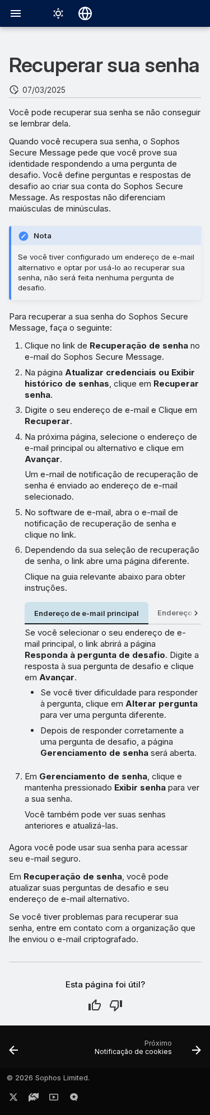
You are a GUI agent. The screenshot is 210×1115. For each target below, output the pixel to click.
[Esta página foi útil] (94, 1005)
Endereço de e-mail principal (86, 613)
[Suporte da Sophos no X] (13, 1099)
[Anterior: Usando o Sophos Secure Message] (13, 1050)
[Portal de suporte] (34, 1099)
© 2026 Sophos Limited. (48, 1078)
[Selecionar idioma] (85, 13)
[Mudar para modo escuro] (58, 13)
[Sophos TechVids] (54, 1099)
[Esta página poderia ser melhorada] (115, 1005)
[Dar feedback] (74, 1099)
